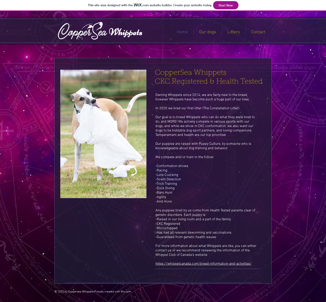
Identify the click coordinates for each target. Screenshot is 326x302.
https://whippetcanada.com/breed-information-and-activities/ (203, 264)
